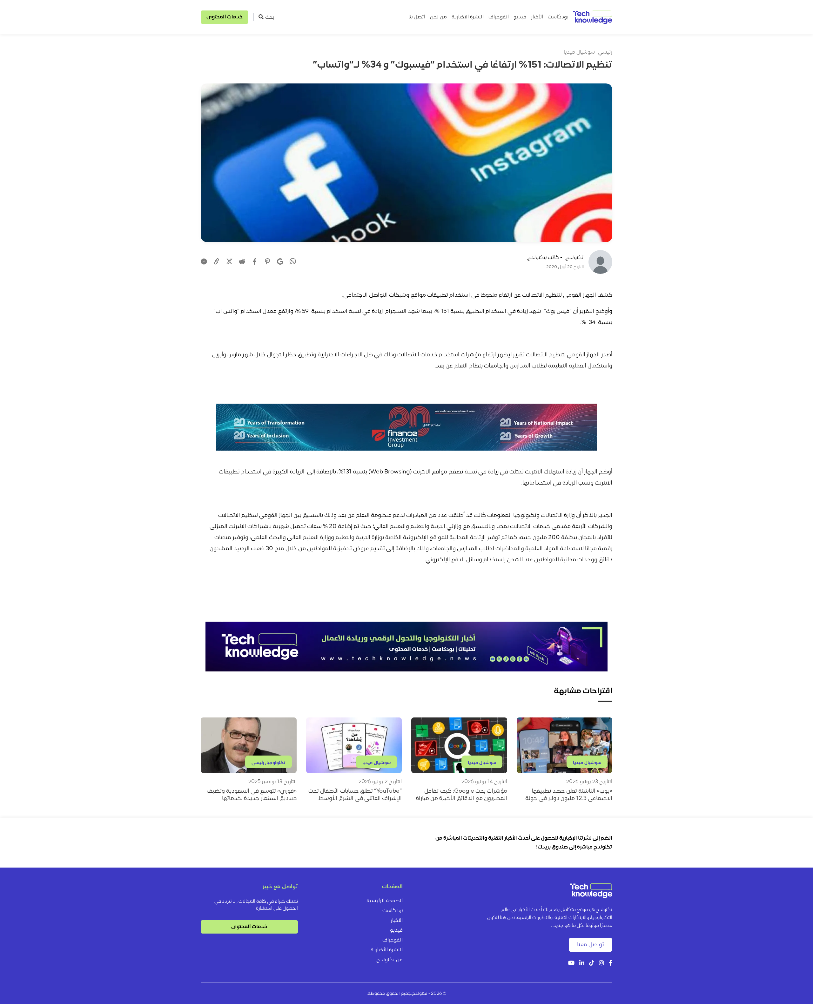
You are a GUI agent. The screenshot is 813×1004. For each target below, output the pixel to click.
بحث (269, 17)
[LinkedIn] (581, 964)
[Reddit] (242, 261)
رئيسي (605, 52)
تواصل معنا (590, 945)
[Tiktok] (591, 964)
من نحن (438, 17)
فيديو (520, 17)
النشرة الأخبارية (387, 950)
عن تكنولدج (389, 959)
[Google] (280, 261)
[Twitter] (229, 261)
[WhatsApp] (293, 262)
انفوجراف (498, 17)
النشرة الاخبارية (468, 17)
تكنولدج (574, 257)
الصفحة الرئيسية (384, 900)
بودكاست (558, 17)
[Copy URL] (216, 261)
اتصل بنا (416, 17)
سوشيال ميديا (579, 52)
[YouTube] (571, 964)
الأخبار (537, 17)
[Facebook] (255, 261)
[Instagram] (601, 964)
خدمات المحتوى (224, 17)
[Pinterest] (267, 261)
